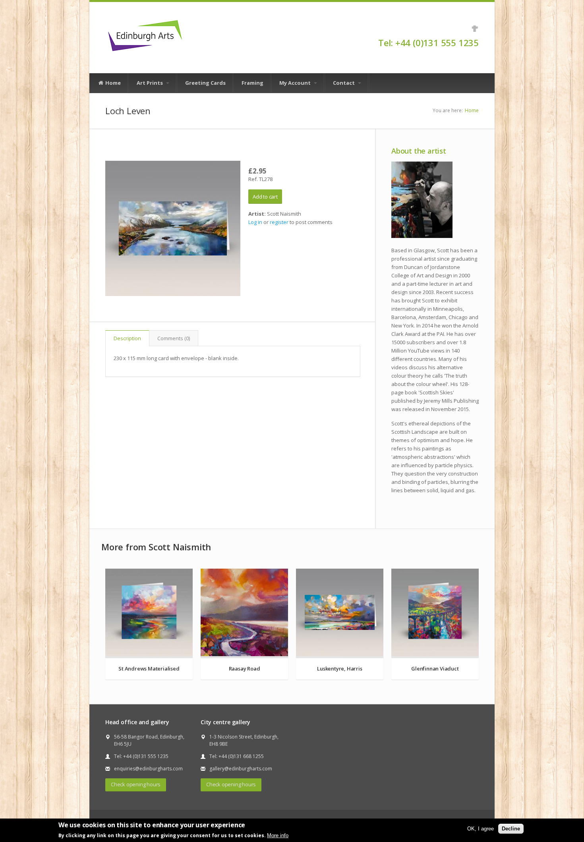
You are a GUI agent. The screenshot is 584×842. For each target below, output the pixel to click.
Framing (252, 82)
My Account (295, 82)
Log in (255, 222)
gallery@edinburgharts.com (240, 768)
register (279, 222)
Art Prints (150, 82)
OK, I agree (480, 829)
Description (127, 338)
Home (112, 82)
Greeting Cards (205, 82)
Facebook (475, 28)
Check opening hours (136, 784)
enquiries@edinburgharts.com (148, 768)
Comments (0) (173, 338)
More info (277, 835)
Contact (344, 82)
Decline (511, 829)
